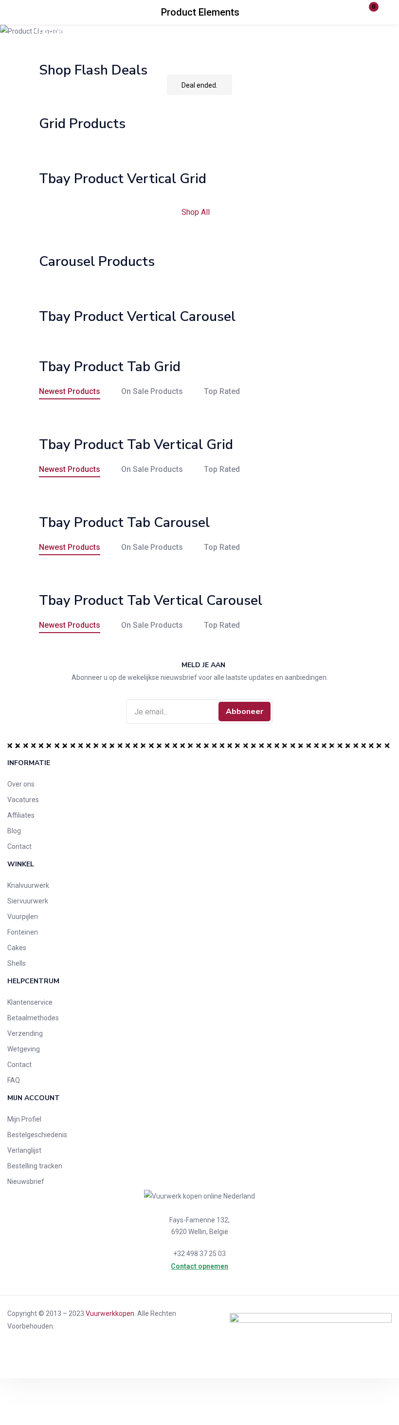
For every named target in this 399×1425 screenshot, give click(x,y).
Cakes (16, 948)
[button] (367, 12)
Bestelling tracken (34, 1166)
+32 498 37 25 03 (199, 1253)
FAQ (13, 1080)
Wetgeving (23, 1049)
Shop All (196, 212)
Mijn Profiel (24, 1119)
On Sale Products (152, 391)
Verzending (25, 1033)
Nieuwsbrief (25, 1181)
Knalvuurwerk (28, 885)
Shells (16, 963)
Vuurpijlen (22, 916)
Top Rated (222, 391)
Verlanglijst (24, 1150)
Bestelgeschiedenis (37, 1135)
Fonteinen (22, 932)
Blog (14, 831)
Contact (19, 846)
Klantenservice (30, 1002)
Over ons (21, 784)
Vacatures (23, 800)
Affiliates (21, 815)
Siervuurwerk (27, 901)
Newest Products (69, 391)
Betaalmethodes (33, 1018)
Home (124, 31)
